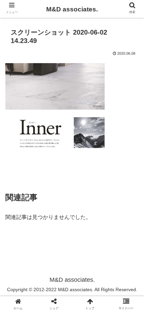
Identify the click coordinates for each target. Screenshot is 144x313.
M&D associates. (72, 9)
